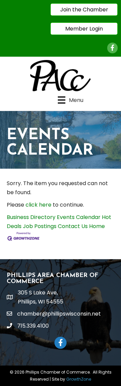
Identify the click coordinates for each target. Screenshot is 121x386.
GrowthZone (78, 379)
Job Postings (39, 226)
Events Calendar (78, 217)
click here (38, 205)
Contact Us (73, 226)
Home (97, 226)
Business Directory (31, 217)
